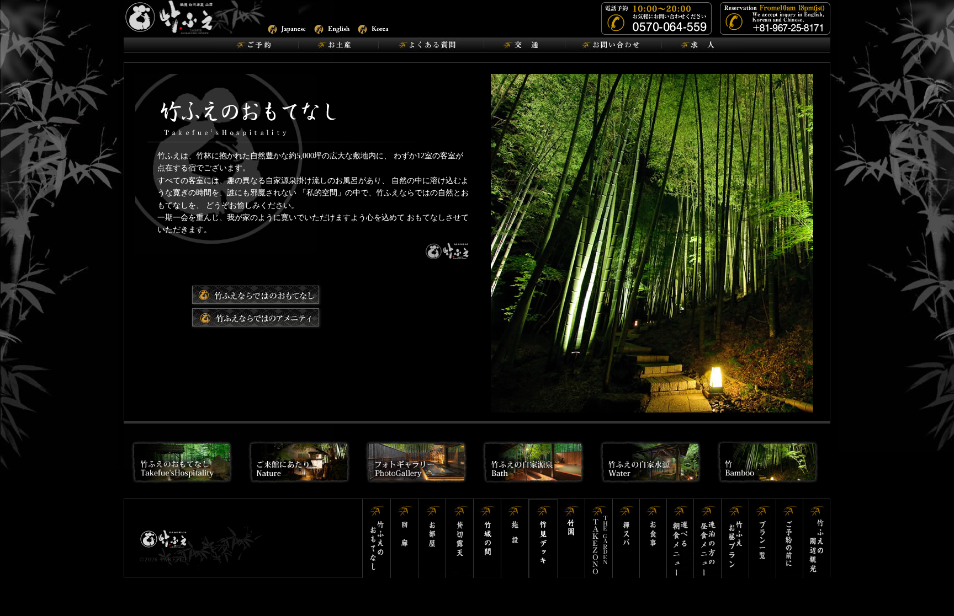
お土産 (338, 45)
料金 (789, 538)
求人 (700, 45)
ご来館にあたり (256, 318)
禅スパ (626, 538)
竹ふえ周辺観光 (816, 538)
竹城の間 (487, 538)
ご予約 (256, 45)
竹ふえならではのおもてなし (256, 295)
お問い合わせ (613, 45)
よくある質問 (431, 45)
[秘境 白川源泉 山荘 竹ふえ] (198, 17)
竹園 (571, 538)
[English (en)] (332, 28)
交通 (524, 45)
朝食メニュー (681, 538)
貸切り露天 (460, 538)
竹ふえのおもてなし (376, 538)
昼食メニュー (708, 538)
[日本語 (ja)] (286, 28)
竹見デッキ (543, 538)
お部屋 (432, 538)
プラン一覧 (762, 538)
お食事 (653, 538)
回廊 (404, 538)
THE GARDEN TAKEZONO (599, 538)
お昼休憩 (735, 538)
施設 (515, 538)
